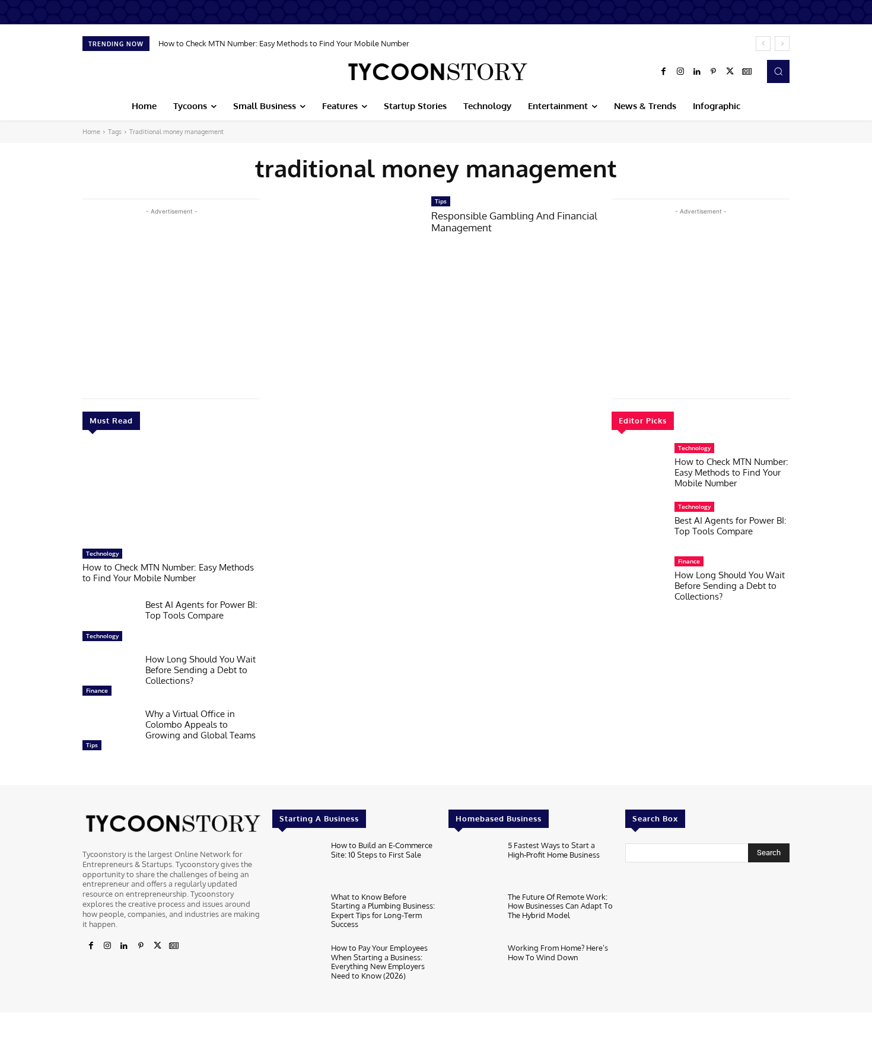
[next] (782, 43)
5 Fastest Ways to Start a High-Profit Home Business (554, 849)
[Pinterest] (713, 71)
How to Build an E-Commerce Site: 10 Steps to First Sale (381, 849)
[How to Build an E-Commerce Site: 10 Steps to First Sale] (297, 863)
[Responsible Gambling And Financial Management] (345, 243)
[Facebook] (663, 71)
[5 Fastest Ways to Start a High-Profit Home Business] (473, 863)
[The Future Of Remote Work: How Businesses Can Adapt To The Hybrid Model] (473, 915)
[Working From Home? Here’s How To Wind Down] (473, 966)
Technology (102, 553)
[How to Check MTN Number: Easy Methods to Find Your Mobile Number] (171, 495)
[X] (730, 71)
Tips (92, 745)
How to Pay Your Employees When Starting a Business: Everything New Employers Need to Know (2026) (379, 961)
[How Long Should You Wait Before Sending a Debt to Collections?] (109, 678)
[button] (778, 71)
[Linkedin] (697, 71)
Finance (97, 690)
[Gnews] (747, 71)
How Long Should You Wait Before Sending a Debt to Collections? (200, 670)
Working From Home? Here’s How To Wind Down (558, 952)
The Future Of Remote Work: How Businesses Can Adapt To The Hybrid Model (560, 906)
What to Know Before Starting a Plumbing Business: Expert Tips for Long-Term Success (383, 910)
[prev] (763, 43)
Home (91, 132)
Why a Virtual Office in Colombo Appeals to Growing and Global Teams (200, 724)
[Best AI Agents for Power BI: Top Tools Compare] (109, 623)
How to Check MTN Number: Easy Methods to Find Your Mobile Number (283, 43)
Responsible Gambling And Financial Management (514, 221)
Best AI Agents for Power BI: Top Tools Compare (201, 610)
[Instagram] (680, 71)
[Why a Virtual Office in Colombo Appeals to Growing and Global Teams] (109, 732)
